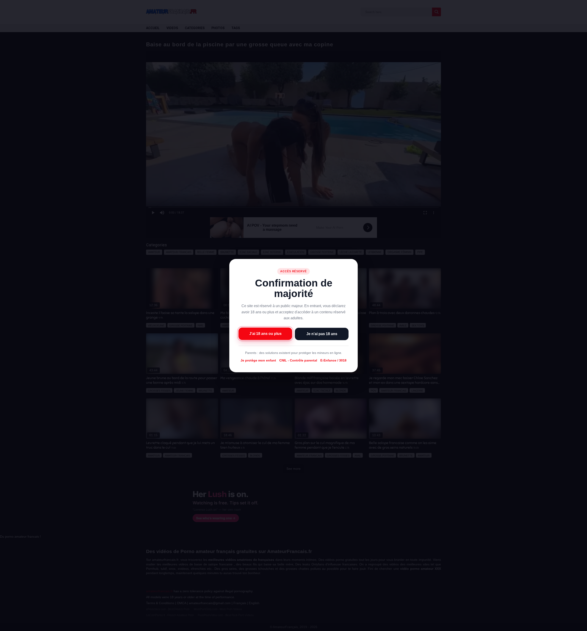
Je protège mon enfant (258, 360)
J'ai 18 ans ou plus (265, 333)
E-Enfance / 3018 (333, 360)
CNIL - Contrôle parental (298, 360)
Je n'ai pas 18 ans (321, 334)
